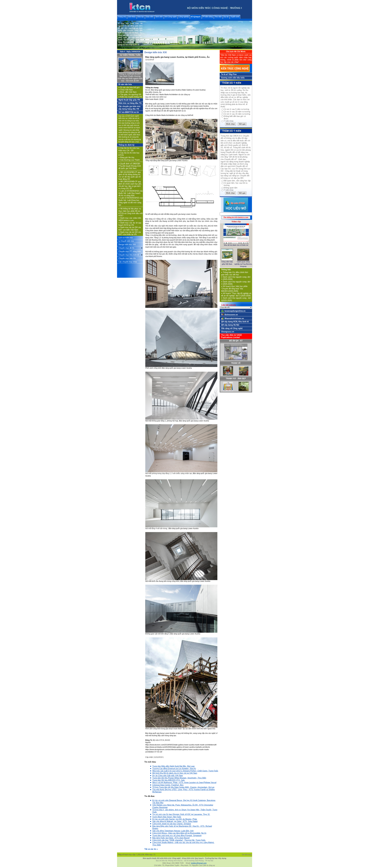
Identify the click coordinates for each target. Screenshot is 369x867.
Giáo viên (149, 17)
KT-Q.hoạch (195, 17)
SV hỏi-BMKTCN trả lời (128, 112)
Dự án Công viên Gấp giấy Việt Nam (167, 775)
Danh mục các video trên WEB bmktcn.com (129, 219)
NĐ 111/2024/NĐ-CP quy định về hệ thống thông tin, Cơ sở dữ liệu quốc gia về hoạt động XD (129, 175)
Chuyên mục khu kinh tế (128, 255)
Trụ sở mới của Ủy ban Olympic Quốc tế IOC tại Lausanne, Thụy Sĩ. (181, 814)
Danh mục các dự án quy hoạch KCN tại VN (129, 224)
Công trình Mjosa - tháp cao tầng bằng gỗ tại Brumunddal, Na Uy (179, 833)
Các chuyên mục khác (127, 262)
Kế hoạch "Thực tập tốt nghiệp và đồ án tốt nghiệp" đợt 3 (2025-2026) (236, 294)
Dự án (226, 17)
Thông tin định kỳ (126, 145)
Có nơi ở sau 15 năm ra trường (237, 114)
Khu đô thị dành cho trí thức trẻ (236, 245)
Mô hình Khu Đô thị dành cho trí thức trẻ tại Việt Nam (174, 773)
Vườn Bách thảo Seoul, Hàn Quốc (166, 817)
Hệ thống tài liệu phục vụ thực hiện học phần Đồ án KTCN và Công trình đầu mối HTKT (130, 212)
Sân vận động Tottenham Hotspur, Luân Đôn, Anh (173, 831)
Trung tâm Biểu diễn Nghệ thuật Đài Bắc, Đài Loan (173, 766)
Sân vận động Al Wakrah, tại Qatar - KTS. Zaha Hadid (174, 821)
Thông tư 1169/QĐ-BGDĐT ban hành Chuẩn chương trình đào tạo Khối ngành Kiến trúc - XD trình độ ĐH (130, 77)
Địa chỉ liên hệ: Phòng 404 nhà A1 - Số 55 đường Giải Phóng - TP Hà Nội (184, 861)
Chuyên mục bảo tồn (127, 258)
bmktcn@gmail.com (199, 863)
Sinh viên (159, 17)
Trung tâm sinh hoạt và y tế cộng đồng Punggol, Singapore (177, 835)
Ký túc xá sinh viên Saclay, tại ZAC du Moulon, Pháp (174, 819)
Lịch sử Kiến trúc (125, 237)
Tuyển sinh (235, 17)
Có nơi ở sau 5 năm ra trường (236, 109)
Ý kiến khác (229, 121)
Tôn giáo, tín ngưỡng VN (129, 94)
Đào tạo (141, 17)
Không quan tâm (230, 188)
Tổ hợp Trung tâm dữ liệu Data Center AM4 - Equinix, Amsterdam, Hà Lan (183, 787)
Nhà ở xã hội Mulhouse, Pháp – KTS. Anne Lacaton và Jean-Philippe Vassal (184, 782)
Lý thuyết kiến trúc (126, 241)
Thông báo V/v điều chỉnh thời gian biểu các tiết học (234, 273)
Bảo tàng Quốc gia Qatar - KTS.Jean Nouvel (171, 838)
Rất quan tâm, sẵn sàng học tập (237, 181)
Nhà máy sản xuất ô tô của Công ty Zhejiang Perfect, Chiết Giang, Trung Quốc (185, 771)
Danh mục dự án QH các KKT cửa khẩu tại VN (129, 233)
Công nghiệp (184, 17)
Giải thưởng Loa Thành (129, 160)
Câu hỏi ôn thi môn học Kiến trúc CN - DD (129, 149)
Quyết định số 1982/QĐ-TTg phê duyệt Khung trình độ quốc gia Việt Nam (129, 166)
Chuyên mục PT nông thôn (129, 251)
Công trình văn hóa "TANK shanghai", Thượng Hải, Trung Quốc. (179, 840)
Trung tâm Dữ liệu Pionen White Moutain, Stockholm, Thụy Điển (179, 778)
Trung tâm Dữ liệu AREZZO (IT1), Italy (168, 780)
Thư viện (218, 17)
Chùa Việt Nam (125, 90)
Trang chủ (122, 17)
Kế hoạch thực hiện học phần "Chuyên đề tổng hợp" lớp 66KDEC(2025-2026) (234, 288)
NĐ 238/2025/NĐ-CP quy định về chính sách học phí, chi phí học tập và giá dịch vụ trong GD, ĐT (130, 185)
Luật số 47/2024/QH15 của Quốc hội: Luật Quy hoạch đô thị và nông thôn (130, 193)
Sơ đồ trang (247, 855)
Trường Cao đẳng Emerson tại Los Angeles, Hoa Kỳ (174, 768)
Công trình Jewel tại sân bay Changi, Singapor (171, 824)
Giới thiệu (132, 17)
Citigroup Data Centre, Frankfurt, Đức (168, 785)
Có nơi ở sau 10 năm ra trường (237, 112)
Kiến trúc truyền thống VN (130, 97)
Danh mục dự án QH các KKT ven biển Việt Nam (129, 228)
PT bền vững (208, 17)
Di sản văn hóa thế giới (129, 87)
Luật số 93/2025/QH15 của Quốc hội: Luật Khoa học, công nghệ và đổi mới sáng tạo (130, 201)
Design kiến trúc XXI (127, 244)
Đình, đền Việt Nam (127, 92)
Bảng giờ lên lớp (126, 157)
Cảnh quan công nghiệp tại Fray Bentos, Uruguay (243, 264)
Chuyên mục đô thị (126, 248)
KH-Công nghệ (171, 17)
